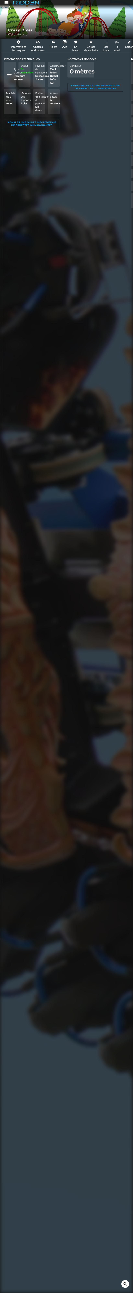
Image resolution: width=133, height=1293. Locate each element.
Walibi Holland (17, 34)
